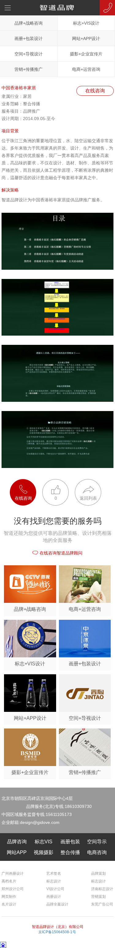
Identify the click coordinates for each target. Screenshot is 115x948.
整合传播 (70, 852)
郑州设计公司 (13, 889)
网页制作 (9, 896)
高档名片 (9, 881)
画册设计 (53, 896)
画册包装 (70, 841)
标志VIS (43, 841)
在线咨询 (95, 90)
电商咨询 (97, 852)
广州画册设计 (13, 873)
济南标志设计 (102, 889)
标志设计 (53, 881)
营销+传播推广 (28, 69)
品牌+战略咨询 (28, 23)
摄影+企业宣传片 (86, 53)
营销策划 (98, 896)
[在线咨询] (20, 482)
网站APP (17, 852)
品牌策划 (98, 873)
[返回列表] (85, 482)
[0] (52, 482)
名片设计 (9, 904)
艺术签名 (53, 873)
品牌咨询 (17, 841)
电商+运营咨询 (86, 69)
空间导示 (97, 841)
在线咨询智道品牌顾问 (61, 553)
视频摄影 (43, 852)
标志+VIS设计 (86, 23)
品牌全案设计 (57, 904)
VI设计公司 (55, 889)
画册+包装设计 (28, 38)
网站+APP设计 (86, 38)
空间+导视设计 (28, 53)
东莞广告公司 (102, 904)
